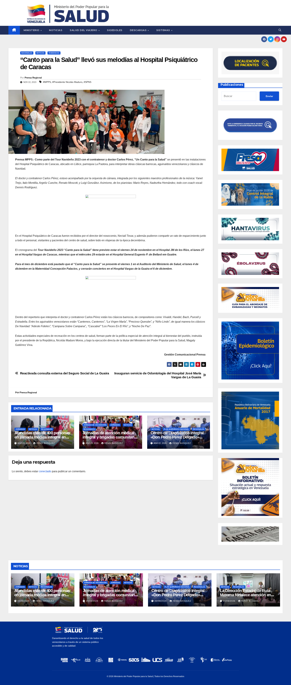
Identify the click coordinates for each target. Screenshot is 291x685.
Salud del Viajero (84, 30)
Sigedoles (114, 30)
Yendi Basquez (45, 443)
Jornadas (20, 429)
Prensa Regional (33, 77)
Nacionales (26, 53)
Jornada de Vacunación (95, 425)
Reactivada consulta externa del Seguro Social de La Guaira (64, 373)
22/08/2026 (161, 601)
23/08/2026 (24, 601)
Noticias (55, 30)
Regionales (46, 429)
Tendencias (53, 53)
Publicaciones (232, 85)
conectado (45, 471)
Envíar (269, 96)
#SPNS (87, 82)
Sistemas (163, 30)
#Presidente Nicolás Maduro (67, 82)
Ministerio (32, 30)
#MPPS (47, 82)
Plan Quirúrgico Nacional (176, 429)
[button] (280, 30)
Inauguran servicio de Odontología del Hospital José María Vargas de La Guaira (157, 375)
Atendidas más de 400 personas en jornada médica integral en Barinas (42, 437)
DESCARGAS (138, 30)
